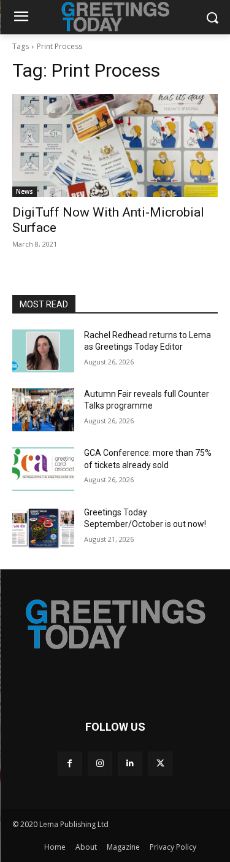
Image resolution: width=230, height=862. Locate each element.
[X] (160, 763)
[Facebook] (70, 763)
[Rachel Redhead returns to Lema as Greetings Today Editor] (43, 350)
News (24, 191)
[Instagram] (100, 763)
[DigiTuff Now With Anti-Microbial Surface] (115, 145)
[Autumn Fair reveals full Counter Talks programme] (43, 409)
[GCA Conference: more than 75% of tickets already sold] (43, 468)
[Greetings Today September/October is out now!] (43, 528)
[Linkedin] (130, 763)
